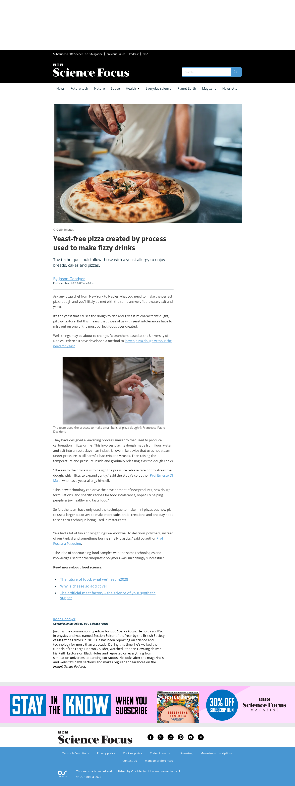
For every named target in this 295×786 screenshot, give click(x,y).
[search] (236, 72)
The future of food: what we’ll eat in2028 (94, 579)
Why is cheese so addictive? (83, 586)
